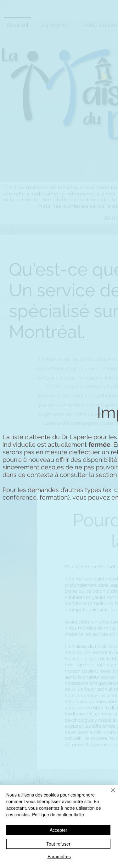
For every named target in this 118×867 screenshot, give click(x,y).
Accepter (58, 830)
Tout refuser (58, 844)
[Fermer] (109, 794)
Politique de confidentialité (58, 814)
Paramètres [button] (59, 856)
